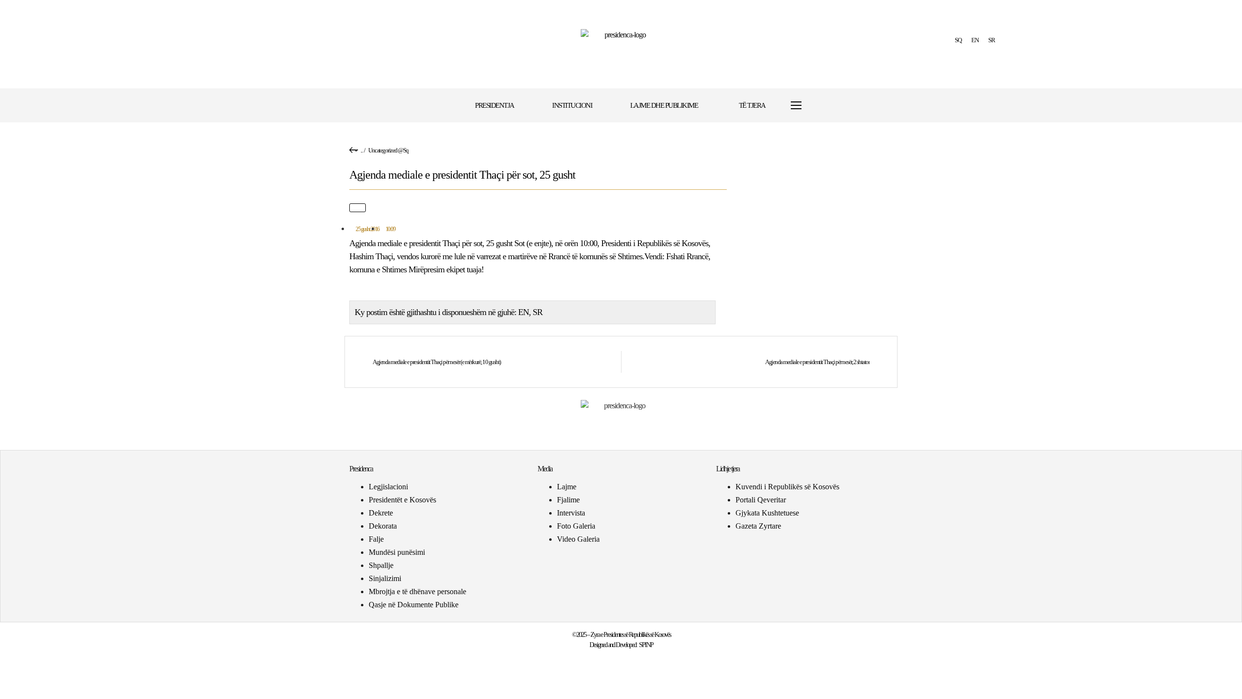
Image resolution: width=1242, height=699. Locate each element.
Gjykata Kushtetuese (767, 513)
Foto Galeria (576, 526)
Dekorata (383, 526)
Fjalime (568, 500)
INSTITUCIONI (572, 105)
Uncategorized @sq (388, 150)
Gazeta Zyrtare (758, 526)
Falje (376, 539)
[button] (826, 106)
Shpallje (381, 565)
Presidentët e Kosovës (402, 500)
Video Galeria (578, 539)
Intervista (571, 513)
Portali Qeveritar (760, 500)
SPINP (646, 645)
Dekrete (381, 513)
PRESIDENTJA (494, 105)
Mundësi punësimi (397, 552)
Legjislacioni (388, 487)
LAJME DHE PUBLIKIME (664, 105)
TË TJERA (752, 105)
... (361, 150)
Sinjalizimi (385, 578)
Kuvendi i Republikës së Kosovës (787, 487)
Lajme (566, 487)
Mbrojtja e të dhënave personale (417, 591)
